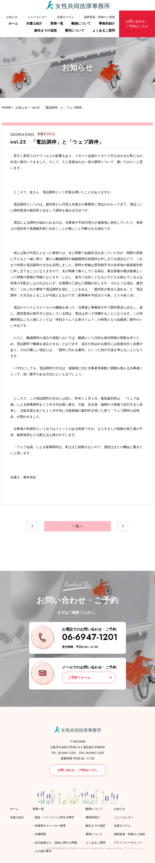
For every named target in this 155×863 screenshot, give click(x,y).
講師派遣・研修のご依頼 (99, 17)
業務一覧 (56, 23)
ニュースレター (37, 17)
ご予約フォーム (79, 677)
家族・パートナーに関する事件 (54, 817)
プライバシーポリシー (128, 842)
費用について (74, 30)
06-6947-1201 (89, 637)
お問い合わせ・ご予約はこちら (137, 24)
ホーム (13, 23)
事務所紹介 (107, 23)
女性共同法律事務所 (55, 848)
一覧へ (77, 526)
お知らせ (12, 17)
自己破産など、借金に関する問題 (56, 842)
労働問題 (40, 834)
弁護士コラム (65, 17)
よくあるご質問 (103, 30)
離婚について (81, 23)
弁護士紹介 (34, 23)
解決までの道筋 (45, 30)
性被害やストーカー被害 (50, 825)
